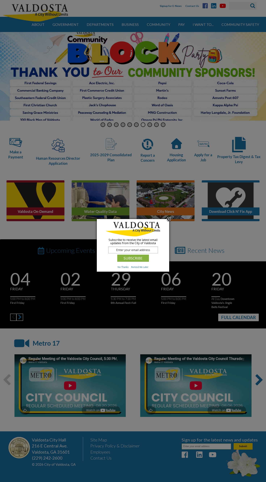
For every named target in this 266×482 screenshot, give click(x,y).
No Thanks (123, 267)
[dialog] (133, 245)
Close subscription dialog (169, 219)
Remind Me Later (139, 267)
